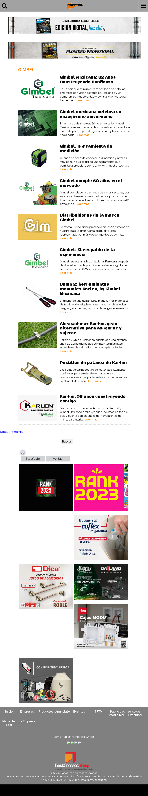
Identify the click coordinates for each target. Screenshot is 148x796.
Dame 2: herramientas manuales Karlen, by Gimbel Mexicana (90, 289)
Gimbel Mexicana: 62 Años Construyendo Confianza (88, 80)
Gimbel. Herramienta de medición (86, 149)
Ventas (57, 458)
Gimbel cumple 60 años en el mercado (91, 183)
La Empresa (27, 721)
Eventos (79, 711)
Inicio (9, 711)
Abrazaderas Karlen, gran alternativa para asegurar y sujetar (90, 328)
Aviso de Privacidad (134, 713)
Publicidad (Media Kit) (117, 713)
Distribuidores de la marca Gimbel (89, 218)
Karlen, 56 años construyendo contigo (93, 399)
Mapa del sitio (9, 723)
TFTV (98, 711)
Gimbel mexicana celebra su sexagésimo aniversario (90, 114)
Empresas (27, 711)
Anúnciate (62, 711)
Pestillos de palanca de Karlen (93, 362)
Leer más (83, 100)
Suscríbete (33, 458)
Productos (46, 711)
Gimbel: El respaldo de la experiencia (87, 252)
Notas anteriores (11, 432)
